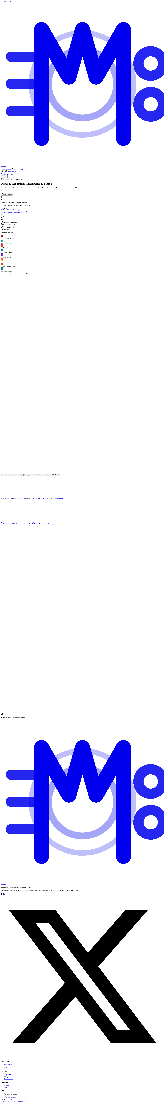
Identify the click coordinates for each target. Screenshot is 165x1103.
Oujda (10, 465)
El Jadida (11, 473)
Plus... (21, 210)
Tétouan (11, 469)
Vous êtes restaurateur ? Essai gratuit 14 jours (13, 212)
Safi (10, 471)
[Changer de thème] (2, 171)
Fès (10, 460)
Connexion (6, 174)
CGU (2, 1101)
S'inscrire (11, 174)
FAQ (21, 169)
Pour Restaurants (12, 171)
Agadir (10, 462)
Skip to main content (6, 1)
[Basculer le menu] (6, 176)
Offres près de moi (8, 194)
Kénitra (11, 467)
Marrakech (13, 210)
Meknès (11, 464)
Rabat (8, 210)
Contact (6, 1077)
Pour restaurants (8, 1079)
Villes (5, 1067)
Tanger (18, 210)
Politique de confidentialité (11, 1101)
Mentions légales (22, 1101)
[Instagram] (4, 894)
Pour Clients (7, 169)
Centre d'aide (7, 1074)
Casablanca (4, 210)
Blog (5, 1087)
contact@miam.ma (11, 1097)
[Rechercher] (2, 176)
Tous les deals (8, 1064)
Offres (2, 169)
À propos (6, 1085)
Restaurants (7, 1066)
